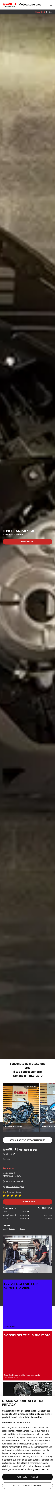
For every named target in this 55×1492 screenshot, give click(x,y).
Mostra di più (42, 1469)
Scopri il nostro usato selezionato (27, 1140)
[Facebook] (4, 1154)
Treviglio (6, 1159)
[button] (51, 5)
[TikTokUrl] (11, 1154)
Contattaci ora (27, 1201)
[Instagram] (7, 1154)
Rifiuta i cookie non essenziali (27, 1485)
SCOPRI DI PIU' (27, 541)
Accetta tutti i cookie (27, 1477)
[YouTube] (14, 1154)
